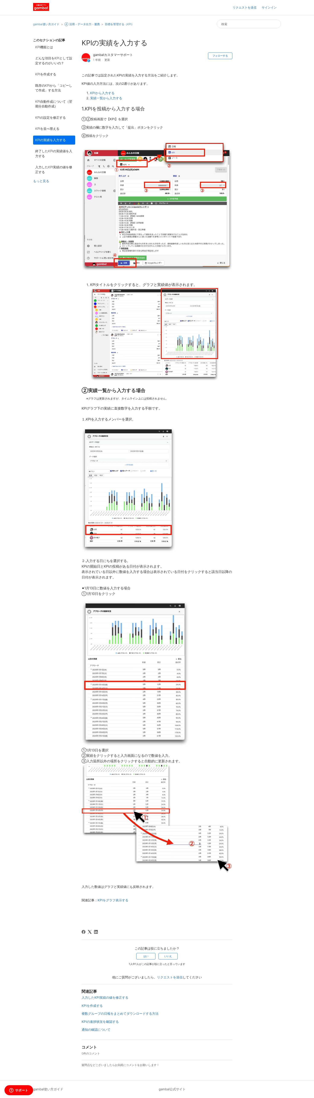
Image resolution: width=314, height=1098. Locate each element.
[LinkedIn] (96, 932)
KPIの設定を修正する (50, 118)
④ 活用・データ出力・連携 (82, 24)
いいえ (168, 956)
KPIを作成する (45, 74)
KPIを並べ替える (47, 129)
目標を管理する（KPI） (119, 24)
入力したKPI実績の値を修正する (53, 169)
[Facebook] (83, 932)
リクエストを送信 (245, 7)
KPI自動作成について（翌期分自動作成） (53, 104)
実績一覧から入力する (106, 98)
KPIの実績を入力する (50, 140)
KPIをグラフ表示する (113, 900)
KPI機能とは (44, 47)
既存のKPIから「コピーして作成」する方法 (53, 87)
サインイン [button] (269, 7)
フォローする (220, 55)
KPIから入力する (102, 93)
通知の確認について (96, 1030)
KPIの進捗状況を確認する (100, 1022)
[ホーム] (41, 10)
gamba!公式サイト (172, 1089)
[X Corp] (90, 932)
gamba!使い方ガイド (46, 24)
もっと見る (41, 181)
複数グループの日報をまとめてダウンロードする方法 (120, 1014)
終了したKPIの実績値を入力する (53, 153)
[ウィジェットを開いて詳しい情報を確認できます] (18, 1090)
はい (145, 956)
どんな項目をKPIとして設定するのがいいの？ (53, 60)
